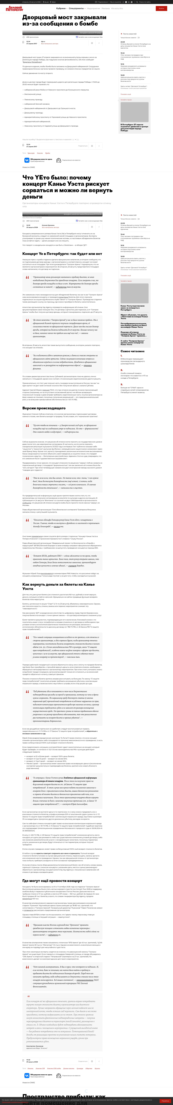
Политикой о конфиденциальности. (15, 1102)
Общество (88, 1068)
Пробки (47, 153)
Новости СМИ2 (28, 167)
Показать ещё (126, 94)
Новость (40, 153)
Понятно (165, 1101)
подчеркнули (61, 286)
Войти (161, 8)
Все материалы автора (49, 43)
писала (57, 526)
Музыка (97, 1068)
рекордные (27, 899)
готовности (28, 910)
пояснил (46, 390)
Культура (80, 1068)
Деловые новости (68, 1068)
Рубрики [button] (61, 8)
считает (72, 565)
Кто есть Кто (117, 8)
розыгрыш (63, 297)
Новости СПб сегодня (54, 1068)
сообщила (26, 503)
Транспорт (31, 153)
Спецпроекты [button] (76, 8)
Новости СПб (40, 1068)
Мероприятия (93, 8)
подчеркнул (53, 934)
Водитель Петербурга (32, 62)
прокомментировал (85, 979)
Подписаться (103, 2)
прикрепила (37, 536)
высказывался (47, 573)
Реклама (106, 8)
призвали (88, 365)
